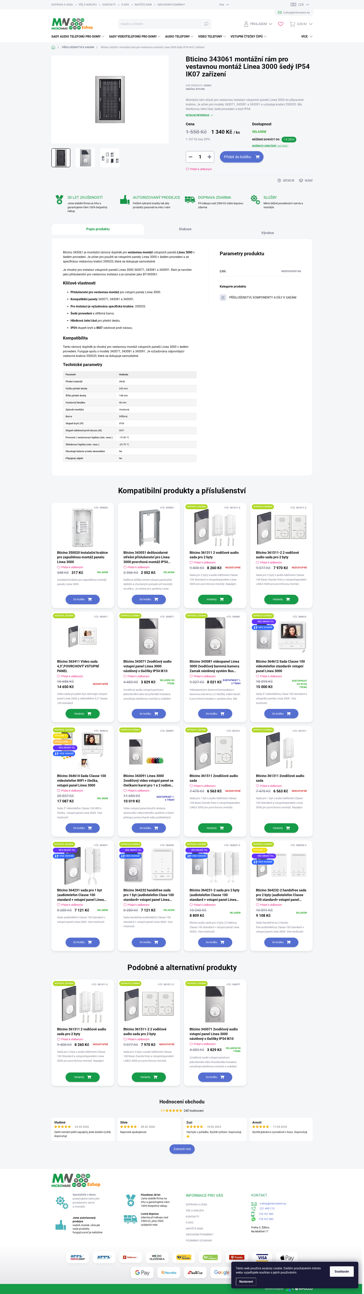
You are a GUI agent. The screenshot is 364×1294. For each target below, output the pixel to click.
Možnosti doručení (270, 146)
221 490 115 (265, 1208)
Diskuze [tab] (185, 229)
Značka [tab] (269, 231)
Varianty (212, 599)
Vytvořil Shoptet (274, 1288)
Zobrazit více (182, 1149)
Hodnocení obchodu (182, 1102)
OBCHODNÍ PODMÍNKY (171, 4)
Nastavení (246, 1281)
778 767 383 (264, 1213)
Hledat (206, 23)
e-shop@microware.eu (271, 1203)
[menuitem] (78, 36)
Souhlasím (342, 1271)
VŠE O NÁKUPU (87, 4)
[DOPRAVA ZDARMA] (215, 527)
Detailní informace (197, 115)
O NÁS (125, 4)
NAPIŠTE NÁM (143, 4)
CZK (301, 4)
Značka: (195, 89)
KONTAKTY (109, 4)
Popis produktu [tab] (98, 229)
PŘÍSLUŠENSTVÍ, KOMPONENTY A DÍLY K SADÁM (262, 297)
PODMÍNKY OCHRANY (199, 1240)
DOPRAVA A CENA (62, 4)
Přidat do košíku (237, 157)
